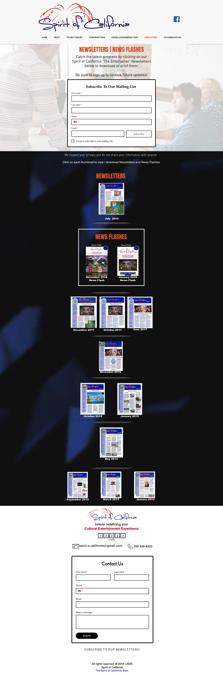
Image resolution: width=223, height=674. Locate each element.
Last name (76, 104)
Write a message (84, 612)
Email (74, 128)
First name (76, 93)
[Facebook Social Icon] (177, 19)
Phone (74, 116)
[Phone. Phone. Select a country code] (76, 122)
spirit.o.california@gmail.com (100, 545)
